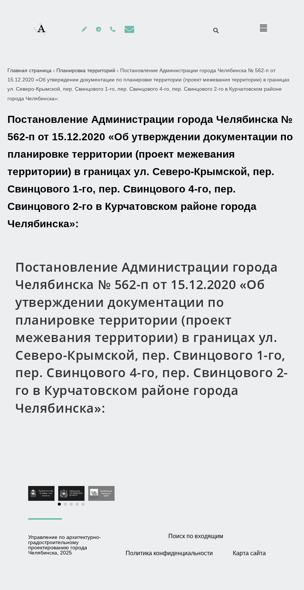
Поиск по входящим (195, 536)
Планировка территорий (85, 70)
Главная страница (29, 70)
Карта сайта (249, 553)
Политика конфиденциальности (169, 553)
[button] (59, 504)
